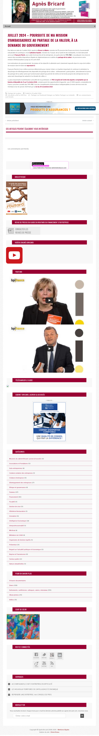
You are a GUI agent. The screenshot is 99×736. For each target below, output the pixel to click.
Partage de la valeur (14, 93)
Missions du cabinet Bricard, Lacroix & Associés (25, 459)
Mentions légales (63, 730)
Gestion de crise (14, 506)
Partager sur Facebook (38, 95)
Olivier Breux (54, 732)
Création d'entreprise (16, 478)
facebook (36, 656)
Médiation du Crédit (16, 535)
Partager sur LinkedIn (67, 95)
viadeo (36, 665)
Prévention (13, 545)
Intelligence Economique (17, 521)
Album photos (14, 595)
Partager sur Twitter (53, 95)
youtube (44, 665)
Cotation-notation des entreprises (21, 473)
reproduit (31, 65)
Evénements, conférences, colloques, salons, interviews (28, 590)
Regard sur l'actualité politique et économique (25, 549)
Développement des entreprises (20, 483)
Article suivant (88, 120)
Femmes (12, 492)
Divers (11, 585)
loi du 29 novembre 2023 (44, 87)
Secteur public (14, 559)
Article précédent (12, 120)
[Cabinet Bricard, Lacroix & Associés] (49, 421)
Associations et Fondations (18, 463)
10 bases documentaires (17, 580)
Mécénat (12, 530)
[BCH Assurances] (52, 108)
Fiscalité (12, 502)
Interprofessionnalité (16, 526)
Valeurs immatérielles (16, 564)
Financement (13, 497)
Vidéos (11, 600)
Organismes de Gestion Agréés (20, 540)
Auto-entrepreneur (15, 468)
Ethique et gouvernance (17, 487)
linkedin (59, 656)
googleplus (52, 656)
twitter (44, 656)
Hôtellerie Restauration (17, 511)
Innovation (12, 516)
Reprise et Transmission (17, 554)
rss (52, 665)
